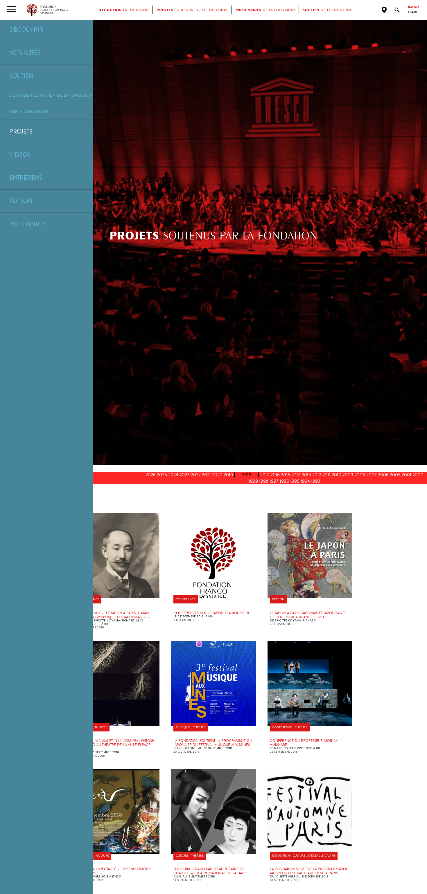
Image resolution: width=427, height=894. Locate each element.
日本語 (412, 12)
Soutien (21, 75)
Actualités (24, 52)
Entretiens (25, 177)
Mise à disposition (28, 111)
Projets (20, 131)
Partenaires (27, 224)
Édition (20, 200)
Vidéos (19, 154)
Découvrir (26, 29)
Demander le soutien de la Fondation (51, 95)
